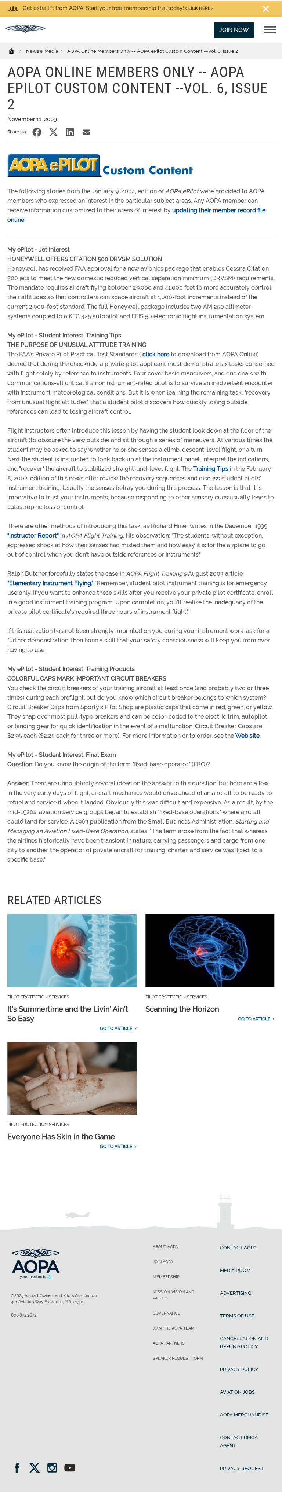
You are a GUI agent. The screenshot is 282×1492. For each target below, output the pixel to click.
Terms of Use (237, 1316)
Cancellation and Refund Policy (244, 1342)
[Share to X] (53, 132)
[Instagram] (54, 1469)
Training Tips (210, 468)
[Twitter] (37, 1469)
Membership (166, 1277)
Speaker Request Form (178, 1358)
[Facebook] (19, 1469)
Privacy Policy (239, 1369)
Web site (247, 735)
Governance (166, 1313)
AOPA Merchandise (244, 1415)
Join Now (234, 29)
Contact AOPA (238, 1247)
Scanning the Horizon (182, 1009)
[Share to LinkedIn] (70, 132)
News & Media (42, 51)
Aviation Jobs (237, 1392)
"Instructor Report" (33, 535)
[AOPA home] (25, 30)
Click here (197, 8)
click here (155, 354)
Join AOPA (163, 1262)
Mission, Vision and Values (173, 1295)
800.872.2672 (23, 1315)
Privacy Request (242, 1468)
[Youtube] (70, 1469)
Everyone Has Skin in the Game (61, 1136)
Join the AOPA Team (174, 1328)
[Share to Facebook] (36, 132)
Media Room (235, 1270)
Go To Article (116, 1028)
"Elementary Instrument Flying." (50, 583)
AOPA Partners (169, 1343)
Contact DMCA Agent (239, 1441)
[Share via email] (86, 132)
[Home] (16, 50)
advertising (235, 1293)
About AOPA (165, 1246)
